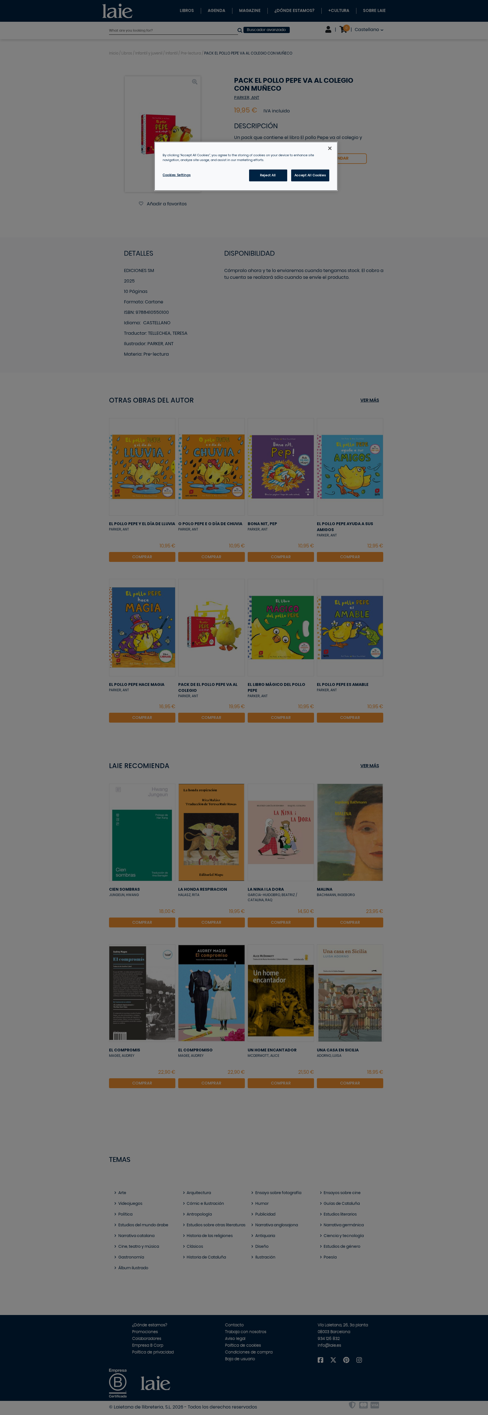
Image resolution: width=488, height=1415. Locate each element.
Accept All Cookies (310, 175)
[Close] (330, 148)
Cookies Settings (177, 175)
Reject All (268, 175)
